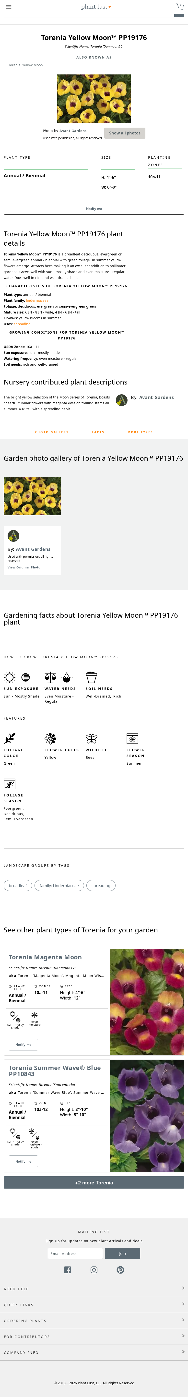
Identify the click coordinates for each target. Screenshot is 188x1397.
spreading (22, 324)
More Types (140, 432)
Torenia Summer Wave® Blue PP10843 (55, 1070)
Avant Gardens (33, 549)
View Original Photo (24, 567)
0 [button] (180, 5)
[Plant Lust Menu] (8, 6)
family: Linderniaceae (59, 885)
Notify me (94, 209)
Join (122, 1253)
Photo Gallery (52, 432)
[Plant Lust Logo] (96, 7)
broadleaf (18, 885)
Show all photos (125, 133)
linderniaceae (37, 300)
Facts (98, 432)
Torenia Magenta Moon (45, 957)
